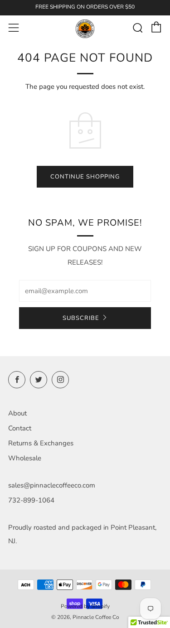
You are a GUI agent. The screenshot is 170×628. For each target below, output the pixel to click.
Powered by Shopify (85, 606)
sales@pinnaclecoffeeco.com (51, 485)
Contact (19, 428)
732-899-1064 (31, 500)
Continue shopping (85, 177)
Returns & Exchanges (40, 443)
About (17, 413)
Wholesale (24, 458)
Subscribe (81, 318)
